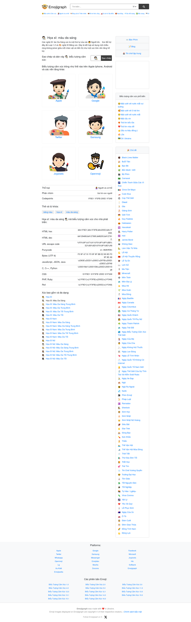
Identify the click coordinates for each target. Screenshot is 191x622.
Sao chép (106, 57)
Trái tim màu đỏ (126, 126)
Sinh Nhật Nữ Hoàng (129, 420)
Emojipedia (58, 572)
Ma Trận (123, 269)
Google (95, 100)
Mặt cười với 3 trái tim (129, 110)
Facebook (132, 550)
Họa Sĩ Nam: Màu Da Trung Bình (58, 329)
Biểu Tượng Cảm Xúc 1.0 (59, 584)
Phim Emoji (125, 395)
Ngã (122, 382)
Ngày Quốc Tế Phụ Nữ (130, 319)
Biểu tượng (140, 13)
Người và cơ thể (63, 13)
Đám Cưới (124, 520)
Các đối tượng (129, 13)
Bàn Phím (132, 39)
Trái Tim (123, 466)
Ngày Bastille (126, 298)
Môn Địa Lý (125, 281)
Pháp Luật (124, 399)
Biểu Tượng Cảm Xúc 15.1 (58, 598)
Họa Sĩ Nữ (48, 340)
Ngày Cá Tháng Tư (128, 310)
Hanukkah (124, 227)
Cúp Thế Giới (126, 197)
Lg (59, 564)
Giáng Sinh (125, 210)
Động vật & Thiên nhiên (78, 13)
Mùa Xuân (124, 289)
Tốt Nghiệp (125, 486)
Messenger (95, 557)
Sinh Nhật (124, 415)
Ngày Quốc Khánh (128, 314)
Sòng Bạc (124, 432)
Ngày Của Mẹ (126, 338)
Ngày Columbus (127, 306)
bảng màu (48, 212)
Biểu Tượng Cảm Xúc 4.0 (59, 588)
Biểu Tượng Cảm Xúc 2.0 (95, 584)
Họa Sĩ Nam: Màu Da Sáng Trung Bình (61, 325)
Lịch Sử (123, 264)
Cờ (147, 13)
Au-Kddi (58, 568)
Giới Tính (124, 214)
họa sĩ (59, 212)
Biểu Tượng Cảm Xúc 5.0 (95, 588)
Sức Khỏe (124, 436)
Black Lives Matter (128, 157)
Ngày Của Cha (126, 343)
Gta (121, 206)
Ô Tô (122, 516)
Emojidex (95, 561)
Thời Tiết (124, 453)
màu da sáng (72, 212)
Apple (59, 100)
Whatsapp (59, 557)
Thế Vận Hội (125, 445)
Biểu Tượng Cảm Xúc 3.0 (132, 584)
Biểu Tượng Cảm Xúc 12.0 (58, 591)
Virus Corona (126, 495)
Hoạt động (119, 13)
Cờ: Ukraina (124, 138)
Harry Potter (125, 231)
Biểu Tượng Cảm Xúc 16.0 (95, 598)
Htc (132, 561)
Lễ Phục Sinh (126, 507)
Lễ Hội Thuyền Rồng (129, 256)
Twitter (58, 137)
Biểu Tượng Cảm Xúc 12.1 (95, 591)
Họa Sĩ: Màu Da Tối (52, 314)
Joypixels (59, 173)
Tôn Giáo (124, 478)
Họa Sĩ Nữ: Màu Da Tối (54, 358)
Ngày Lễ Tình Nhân (128, 355)
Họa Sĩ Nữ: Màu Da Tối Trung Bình (59, 354)
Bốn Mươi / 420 (126, 169)
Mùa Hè (123, 285)
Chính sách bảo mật (133, 611)
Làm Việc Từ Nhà (127, 248)
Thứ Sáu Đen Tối (127, 457)
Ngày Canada (126, 302)
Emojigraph (58, 6)
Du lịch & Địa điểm (107, 13)
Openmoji (95, 173)
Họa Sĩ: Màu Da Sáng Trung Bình (58, 304)
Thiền (122, 440)
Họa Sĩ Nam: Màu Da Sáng (56, 322)
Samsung (95, 137)
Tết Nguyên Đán (127, 482)
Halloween (124, 222)
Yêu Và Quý (125, 503)
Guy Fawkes (125, 218)
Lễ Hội (123, 252)
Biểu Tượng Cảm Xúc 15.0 (132, 595)
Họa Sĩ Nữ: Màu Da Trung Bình (57, 351)
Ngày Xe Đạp (126, 378)
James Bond (125, 239)
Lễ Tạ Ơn (124, 260)
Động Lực (124, 532)
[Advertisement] (95, 27)
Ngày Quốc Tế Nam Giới (131, 366)
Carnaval (124, 178)
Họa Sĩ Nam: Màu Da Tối (55, 336)
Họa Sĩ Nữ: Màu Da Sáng (55, 344)
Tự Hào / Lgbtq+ (127, 491)
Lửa (121, 134)
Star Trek (124, 428)
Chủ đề (132, 150)
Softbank (132, 564)
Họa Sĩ (47, 296)
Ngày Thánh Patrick (128, 323)
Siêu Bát (123, 424)
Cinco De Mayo (127, 189)
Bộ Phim (123, 174)
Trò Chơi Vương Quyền (130, 470)
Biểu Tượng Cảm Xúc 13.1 (58, 595)
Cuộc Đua (124, 193)
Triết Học (124, 461)
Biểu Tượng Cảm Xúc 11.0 (132, 588)
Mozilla (95, 564)
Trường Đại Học (127, 474)
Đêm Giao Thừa (127, 524)
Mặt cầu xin (124, 118)
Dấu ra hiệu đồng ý (128, 130)
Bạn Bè (123, 165)
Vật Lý (122, 499)
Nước (122, 390)
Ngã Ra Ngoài (126, 386)
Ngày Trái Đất (126, 327)
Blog (132, 46)
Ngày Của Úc (126, 512)
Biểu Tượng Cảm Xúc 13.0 (132, 591)
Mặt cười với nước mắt (129, 114)
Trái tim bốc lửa (126, 122)
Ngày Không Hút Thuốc (130, 347)
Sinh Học (124, 411)
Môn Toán (124, 277)
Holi (121, 235)
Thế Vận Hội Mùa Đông (130, 449)
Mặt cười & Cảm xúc (49, 13)
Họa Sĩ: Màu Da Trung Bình (56, 307)
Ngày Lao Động (127, 351)
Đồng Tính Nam (127, 528)
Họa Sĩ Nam (49, 318)
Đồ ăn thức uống (93, 13)
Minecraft (124, 273)
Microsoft (132, 554)
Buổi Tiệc (124, 161)
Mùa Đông (124, 294)
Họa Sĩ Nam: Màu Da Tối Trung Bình (60, 333)
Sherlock (124, 407)
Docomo (95, 568)
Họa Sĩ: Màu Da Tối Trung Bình (58, 311)
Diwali (122, 202)
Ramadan (124, 403)
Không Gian (125, 243)
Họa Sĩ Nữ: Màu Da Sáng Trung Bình (60, 347)
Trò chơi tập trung (132, 53)
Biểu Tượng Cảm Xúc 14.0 (95, 595)
